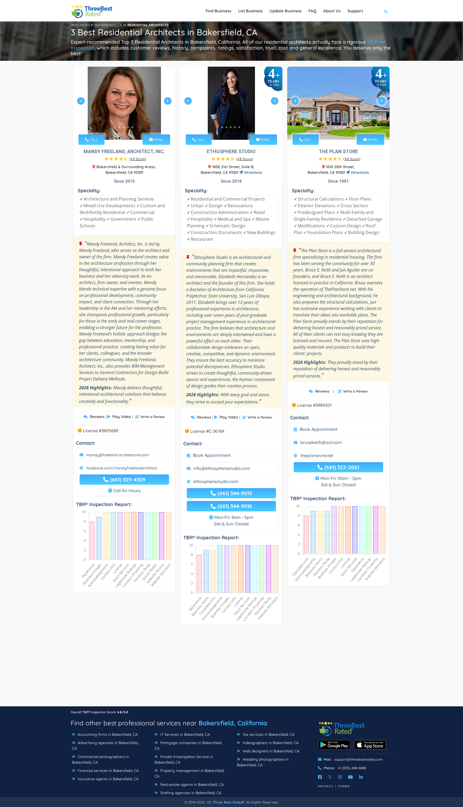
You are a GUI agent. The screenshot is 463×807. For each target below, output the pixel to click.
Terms (344, 786)
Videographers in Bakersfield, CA (269, 742)
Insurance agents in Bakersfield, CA (108, 778)
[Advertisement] (231, 668)
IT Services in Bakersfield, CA (184, 734)
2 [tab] (119, 127)
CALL (93, 139)
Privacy (326, 786)
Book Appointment (212, 455)
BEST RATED (80, 25)
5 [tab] (132, 127)
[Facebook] (320, 777)
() (137, 159)
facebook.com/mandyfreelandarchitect (121, 468)
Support (355, 10)
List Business (250, 10)
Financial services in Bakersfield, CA (108, 770)
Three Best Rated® (228, 802)
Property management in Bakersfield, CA (190, 773)
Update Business (285, 10)
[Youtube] (350, 777)
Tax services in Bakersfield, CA (267, 734)
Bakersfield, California (233, 723)
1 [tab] (115, 127)
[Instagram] (340, 777)
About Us (332, 10)
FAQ (312, 10)
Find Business (218, 10)
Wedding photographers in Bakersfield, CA (263, 762)
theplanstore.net (316, 455)
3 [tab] (124, 127)
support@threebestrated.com (358, 759)
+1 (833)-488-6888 (352, 768)
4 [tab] (128, 127)
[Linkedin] (361, 777)
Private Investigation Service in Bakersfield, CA (184, 759)
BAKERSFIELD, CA (108, 25)
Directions (252, 172)
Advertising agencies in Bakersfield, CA (105, 745)
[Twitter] (330, 777)
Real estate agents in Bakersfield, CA (191, 784)
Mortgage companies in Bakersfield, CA (188, 745)
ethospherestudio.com (215, 481)
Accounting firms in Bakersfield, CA (107, 734)
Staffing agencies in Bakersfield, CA (190, 792)
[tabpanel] (124, 103)
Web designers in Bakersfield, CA (270, 751)
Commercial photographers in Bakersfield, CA (100, 759)
